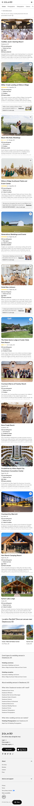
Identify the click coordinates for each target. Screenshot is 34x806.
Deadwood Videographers (8, 710)
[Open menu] (2, 2)
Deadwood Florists (6, 708)
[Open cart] (31, 2)
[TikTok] (13, 754)
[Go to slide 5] (19, 38)
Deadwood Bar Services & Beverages (11, 695)
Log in (3, 740)
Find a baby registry (7, 744)
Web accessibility (6, 793)
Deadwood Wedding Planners (9, 705)
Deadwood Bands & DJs (8, 703)
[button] (30, 21)
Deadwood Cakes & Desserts (9, 697)
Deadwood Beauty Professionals (10, 701)
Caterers (28, 6)
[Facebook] (2, 754)
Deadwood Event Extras (8, 690)
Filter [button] (18, 802)
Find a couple (5, 742)
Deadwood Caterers (7, 699)
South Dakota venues (7, 10)
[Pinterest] (5, 754)
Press (3, 772)
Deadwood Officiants (7, 692)
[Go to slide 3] (17, 38)
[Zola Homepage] (8, 2)
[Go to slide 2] (15, 38)
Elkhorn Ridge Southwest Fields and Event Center (14, 667)
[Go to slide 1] (14, 38)
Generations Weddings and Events (10, 665)
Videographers (20, 6)
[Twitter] (8, 754)
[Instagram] (10, 754)
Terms (3, 788)
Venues (4, 6)
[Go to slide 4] (18, 38)
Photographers (11, 6)
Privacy (3, 785)
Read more (21, 108)
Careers (4, 769)
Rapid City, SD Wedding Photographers (11, 723)
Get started (8, 749)
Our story (4, 764)
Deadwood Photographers (8, 712)
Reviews (4, 767)
